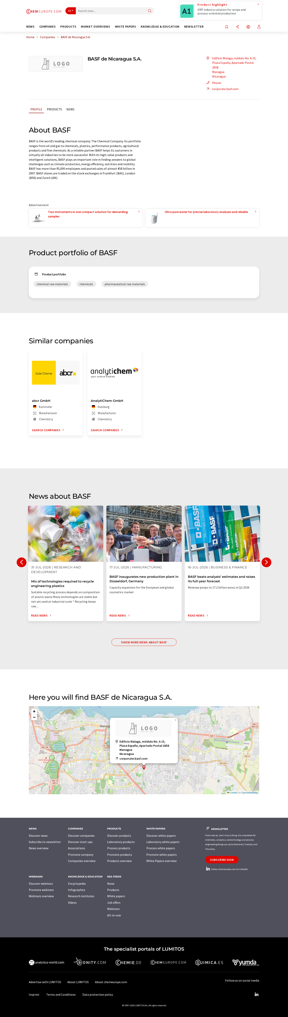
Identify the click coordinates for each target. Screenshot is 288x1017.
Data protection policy (97, 994)
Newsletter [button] (194, 26)
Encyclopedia (77, 883)
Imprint (34, 994)
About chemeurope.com (111, 982)
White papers (116, 896)
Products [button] (68, 26)
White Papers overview (161, 861)
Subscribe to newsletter (45, 842)
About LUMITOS (78, 982)
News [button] (30, 26)
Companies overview (81, 861)
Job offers (113, 902)
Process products (118, 848)
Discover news (38, 836)
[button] (144, 767)
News (70, 109)
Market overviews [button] (95, 26)
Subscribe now (222, 860)
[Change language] (248, 27)
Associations (76, 848)
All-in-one (114, 915)
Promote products (119, 855)
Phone (216, 83)
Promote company (80, 855)
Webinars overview (41, 896)
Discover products (119, 836)
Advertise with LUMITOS (45, 982)
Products (54, 109)
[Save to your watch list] (226, 27)
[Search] (149, 11)
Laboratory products (121, 842)
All (69, 11)
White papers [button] (125, 26)
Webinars (113, 909)
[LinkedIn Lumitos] (256, 994)
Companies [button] (47, 26)
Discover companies (81, 836)
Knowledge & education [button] (160, 26)
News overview (38, 848)
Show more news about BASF (144, 642)
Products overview (119, 861)
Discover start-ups (80, 842)
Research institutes (81, 896)
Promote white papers (161, 855)
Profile (36, 109)
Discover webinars (41, 883)
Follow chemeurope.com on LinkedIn (229, 869)
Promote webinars (41, 890)
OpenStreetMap (249, 792)
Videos (72, 902)
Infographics (76, 890)
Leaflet (233, 792)
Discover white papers (161, 836)
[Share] (237, 27)
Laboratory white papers (162, 842)
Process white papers (160, 848)
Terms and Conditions (61, 994)
